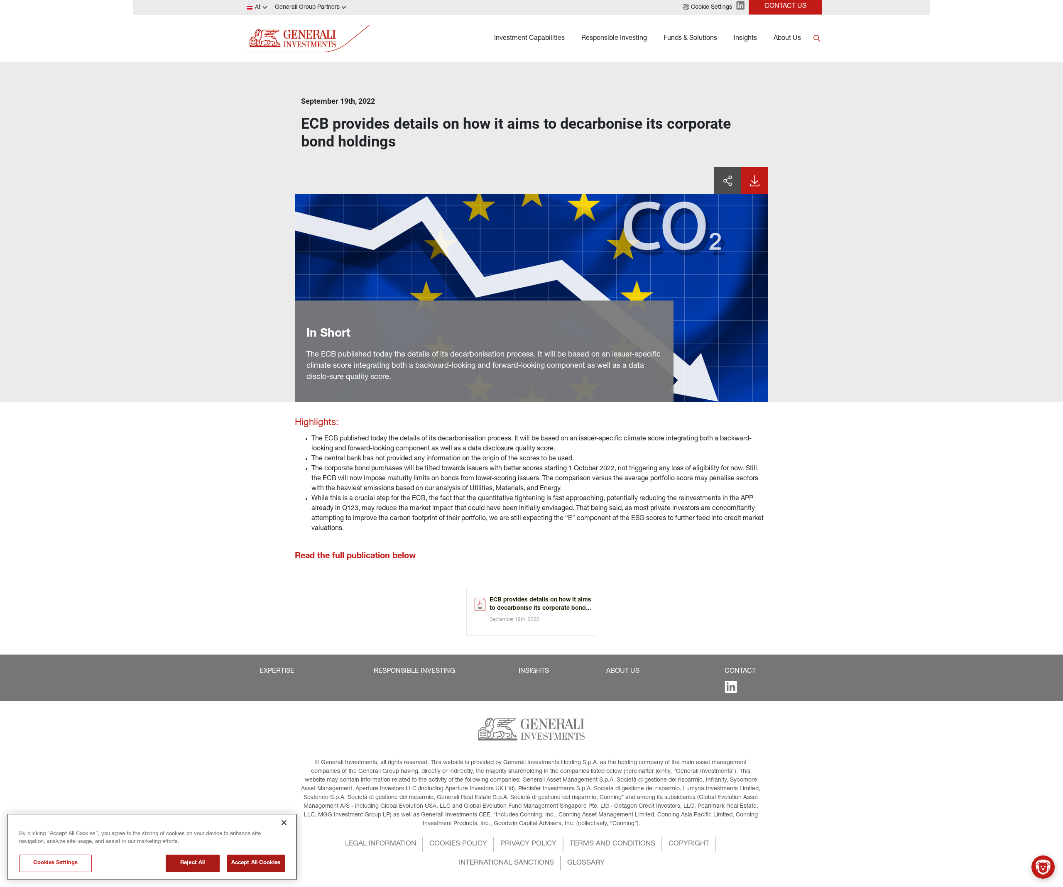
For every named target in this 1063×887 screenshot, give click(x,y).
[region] (152, 847)
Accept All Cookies (255, 863)
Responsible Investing (614, 38)
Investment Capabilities (529, 38)
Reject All (192, 863)
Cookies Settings (55, 863)
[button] (707, 7)
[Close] (284, 823)
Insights (745, 38)
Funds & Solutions (690, 38)
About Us (787, 38)
